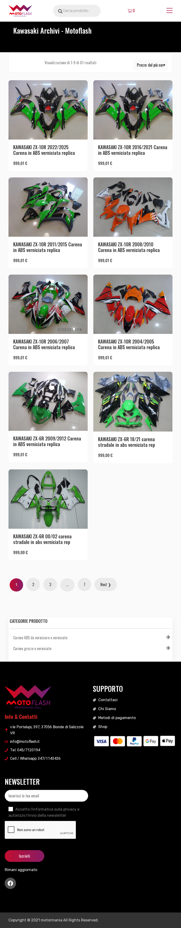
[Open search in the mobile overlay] (83, 10)
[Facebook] (10, 883)
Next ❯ (105, 584)
